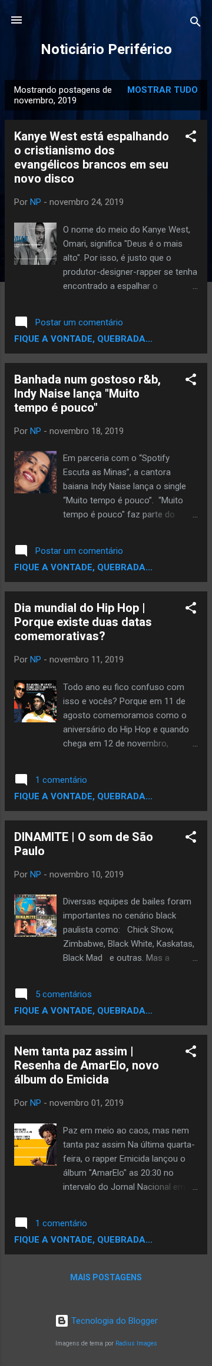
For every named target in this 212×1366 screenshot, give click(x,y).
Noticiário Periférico (106, 49)
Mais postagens (106, 1277)
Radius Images (136, 1343)
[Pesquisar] (195, 24)
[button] (191, 138)
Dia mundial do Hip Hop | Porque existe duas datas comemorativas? (83, 622)
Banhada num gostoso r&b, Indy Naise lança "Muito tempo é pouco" (87, 393)
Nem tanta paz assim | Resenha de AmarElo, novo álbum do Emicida (86, 1065)
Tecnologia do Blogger (113, 1320)
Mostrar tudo (162, 90)
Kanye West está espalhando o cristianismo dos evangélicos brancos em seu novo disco (91, 157)
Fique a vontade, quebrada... (83, 339)
